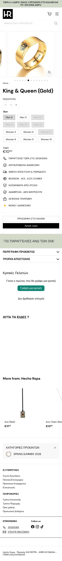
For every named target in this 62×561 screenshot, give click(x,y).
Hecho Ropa (30, 378)
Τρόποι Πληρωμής (11, 503)
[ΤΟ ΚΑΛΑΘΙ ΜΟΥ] (49, 14)
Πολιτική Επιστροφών (13, 479)
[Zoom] (49, 72)
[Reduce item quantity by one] (5, 105)
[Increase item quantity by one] (16, 105)
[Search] (56, 23)
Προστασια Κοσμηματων (14, 483)
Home (5, 83)
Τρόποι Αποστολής (12, 499)
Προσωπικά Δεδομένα (13, 511)
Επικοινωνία (9, 487)
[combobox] (31, 23)
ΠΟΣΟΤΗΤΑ (9, 99)
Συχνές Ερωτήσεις (11, 476)
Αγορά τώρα (31, 225)
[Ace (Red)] (23, 407)
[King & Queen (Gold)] (23, 345)
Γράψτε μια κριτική (31, 288)
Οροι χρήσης (9, 507)
